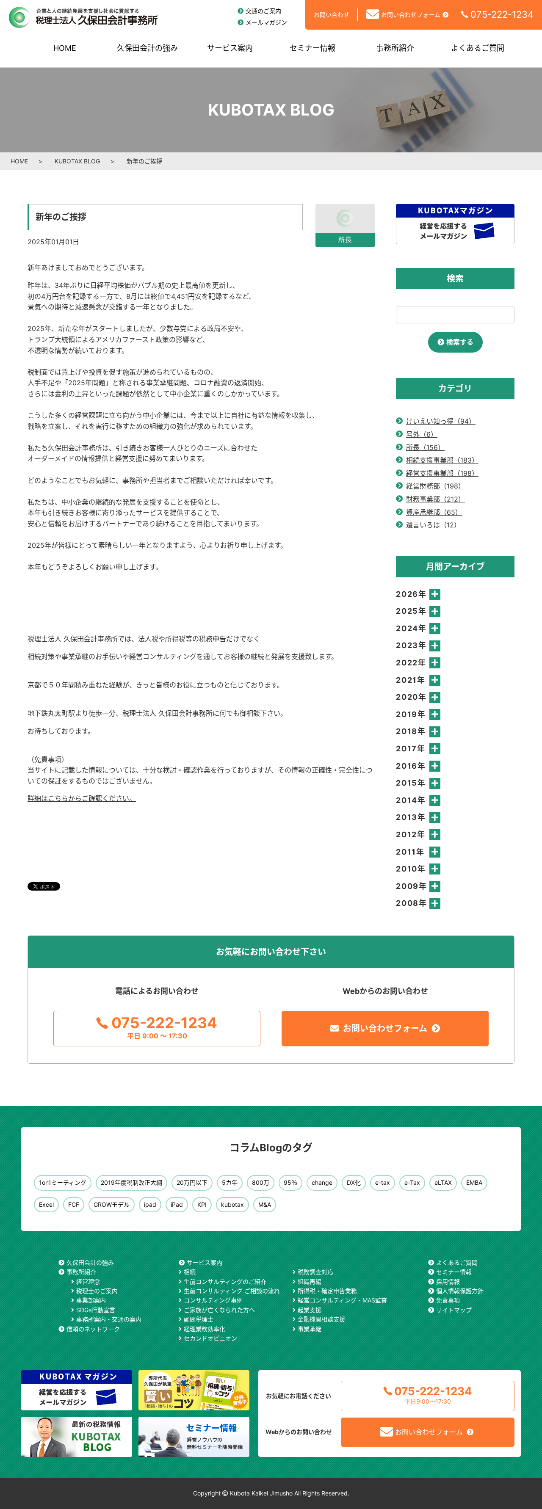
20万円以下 (192, 1182)
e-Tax (412, 1182)
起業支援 (309, 1309)
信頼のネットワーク (93, 1328)
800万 (260, 1182)
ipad (150, 1204)
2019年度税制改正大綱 (131, 1182)
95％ (290, 1182)
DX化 (354, 1182)
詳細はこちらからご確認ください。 (82, 798)
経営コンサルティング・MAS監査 (342, 1300)
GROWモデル (112, 1204)
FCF (73, 1204)
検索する (459, 342)
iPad (177, 1204)
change (322, 1182)
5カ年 (230, 1182)
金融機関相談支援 (321, 1319)
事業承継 (309, 1328)
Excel (46, 1204)
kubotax (232, 1204)
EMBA (474, 1182)
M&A (264, 1204)
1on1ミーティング (62, 1182)
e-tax (382, 1182)
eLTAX (443, 1182)
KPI (202, 1204)
